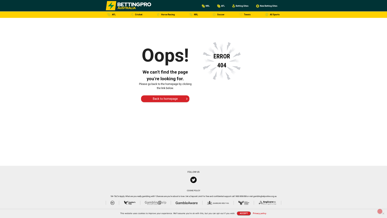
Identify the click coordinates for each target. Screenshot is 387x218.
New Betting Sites (268, 6)
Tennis (247, 14)
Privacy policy (259, 213)
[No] (383, 213)
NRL (208, 6)
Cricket (138, 14)
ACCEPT (244, 213)
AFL (223, 6)
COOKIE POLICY (193, 190)
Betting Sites (242, 6)
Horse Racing (168, 14)
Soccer (220, 14)
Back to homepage (165, 99)
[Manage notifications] (379, 211)
